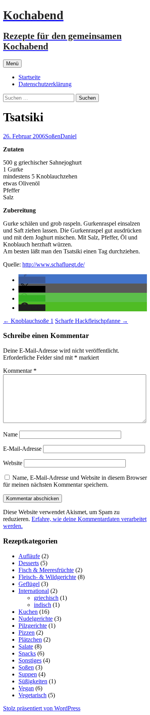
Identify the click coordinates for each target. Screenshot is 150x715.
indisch (42, 604)
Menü (12, 63)
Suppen (27, 674)
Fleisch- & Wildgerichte (47, 577)
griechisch (46, 597)
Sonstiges (30, 660)
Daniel (68, 136)
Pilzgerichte (32, 625)
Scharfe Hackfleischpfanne (91, 321)
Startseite (29, 77)
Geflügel (29, 584)
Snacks (27, 653)
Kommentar (20, 370)
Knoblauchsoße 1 (28, 321)
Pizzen (26, 632)
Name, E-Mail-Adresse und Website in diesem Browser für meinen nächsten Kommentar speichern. (75, 481)
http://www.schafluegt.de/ (53, 264)
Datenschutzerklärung (45, 84)
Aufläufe (29, 556)
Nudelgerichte (35, 618)
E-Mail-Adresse (22, 448)
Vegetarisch (32, 695)
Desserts (28, 563)
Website (12, 463)
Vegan (26, 688)
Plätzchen (30, 639)
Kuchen (28, 611)
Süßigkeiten (32, 681)
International (33, 591)
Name (10, 434)
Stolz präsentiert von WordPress (41, 708)
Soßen (52, 136)
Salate (25, 646)
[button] (31, 280)
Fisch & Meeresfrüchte (46, 570)
